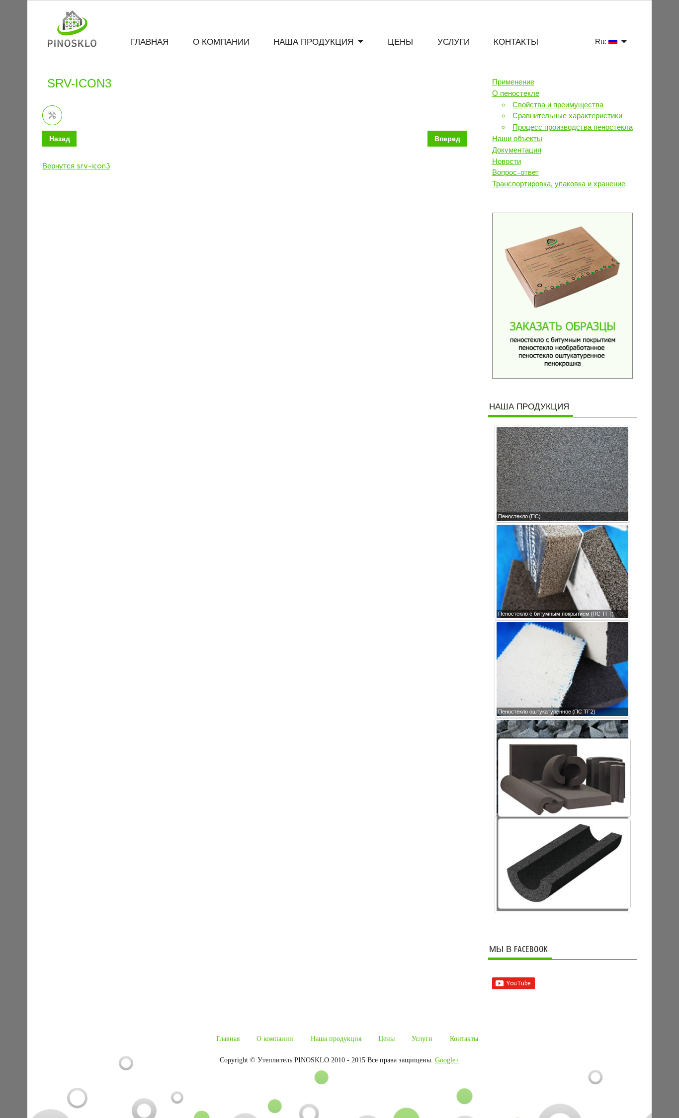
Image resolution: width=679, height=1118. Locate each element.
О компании (221, 42)
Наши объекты (517, 138)
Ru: (601, 41)
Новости (506, 161)
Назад (59, 139)
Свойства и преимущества (557, 104)
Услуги (453, 42)
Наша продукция (313, 42)
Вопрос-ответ (515, 172)
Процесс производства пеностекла (572, 127)
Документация (516, 150)
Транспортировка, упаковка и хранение (558, 183)
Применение (513, 82)
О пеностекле (515, 93)
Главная (150, 42)
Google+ (447, 1060)
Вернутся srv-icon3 (76, 165)
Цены (400, 42)
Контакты (516, 42)
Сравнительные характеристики (567, 115)
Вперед (447, 139)
